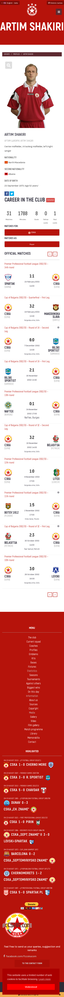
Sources (33, 704)
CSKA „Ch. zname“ (16, 809)
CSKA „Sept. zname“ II (26, 834)
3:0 (31, 569)
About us (33, 700)
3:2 (31, 306)
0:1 (31, 404)
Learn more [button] (45, 979)
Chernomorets (22, 873)
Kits (34, 658)
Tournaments (33, 679)
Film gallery (33, 725)
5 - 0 (22, 790)
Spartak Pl (34, 892)
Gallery (33, 717)
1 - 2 (39, 873)
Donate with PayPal (29, 994)
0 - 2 (32, 854)
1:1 (31, 276)
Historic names (56, 3)
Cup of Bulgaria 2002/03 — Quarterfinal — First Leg (26, 297)
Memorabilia (33, 738)
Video (33, 721)
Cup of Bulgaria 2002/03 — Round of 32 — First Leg (27, 526)
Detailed (50, 200)
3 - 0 (22, 777)
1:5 (31, 505)
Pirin (30, 822)
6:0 (31, 340)
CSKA (33, 232)
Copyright (33, 708)
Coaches (33, 646)
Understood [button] (31, 987)
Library (33, 733)
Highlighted (32, 751)
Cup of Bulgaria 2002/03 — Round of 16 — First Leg (27, 361)
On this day (33, 692)
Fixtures (32, 666)
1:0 (31, 471)
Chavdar (32, 790)
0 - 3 (25, 803)
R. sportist (34, 777)
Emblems (33, 654)
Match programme (33, 729)
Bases (33, 662)
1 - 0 (22, 764)
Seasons (33, 675)
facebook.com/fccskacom (21, 956)
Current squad (33, 641)
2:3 (31, 535)
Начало (7, 54)
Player (32, 244)
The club (32, 637)
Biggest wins (33, 687)
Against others (33, 683)
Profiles (16, 54)
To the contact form (32, 963)
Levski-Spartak (15, 841)
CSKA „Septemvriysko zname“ (26, 860)
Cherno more (36, 764)
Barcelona (19, 854)
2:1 (31, 370)
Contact (32, 742)
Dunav (15, 803)
